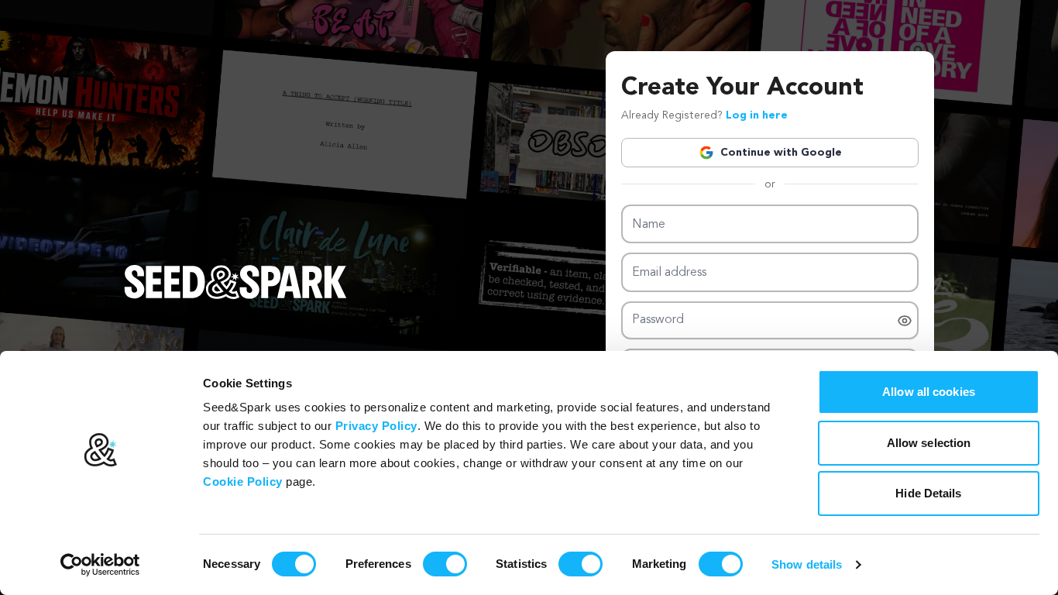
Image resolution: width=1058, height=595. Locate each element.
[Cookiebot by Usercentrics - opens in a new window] (100, 564)
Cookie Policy (243, 481)
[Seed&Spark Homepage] (235, 297)
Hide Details (928, 493)
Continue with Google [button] (781, 152)
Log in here (757, 115)
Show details (806, 564)
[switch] (445, 564)
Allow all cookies (928, 391)
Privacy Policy (376, 425)
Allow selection (929, 442)
